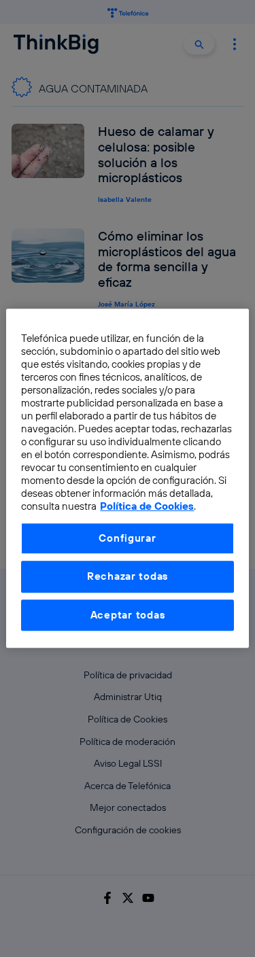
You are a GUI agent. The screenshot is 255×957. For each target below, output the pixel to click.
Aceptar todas (127, 614)
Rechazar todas (127, 576)
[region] (127, 478)
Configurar (127, 538)
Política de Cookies (147, 506)
